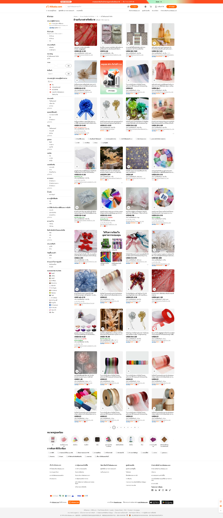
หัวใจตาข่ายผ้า (109, 452)
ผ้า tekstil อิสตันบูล (133, 452)
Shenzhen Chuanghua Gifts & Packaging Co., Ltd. (163, 55)
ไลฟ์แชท (128, 472)
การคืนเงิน (129, 478)
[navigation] (59, 222)
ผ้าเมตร (61, 456)
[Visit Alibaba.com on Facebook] (152, 490)
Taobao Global (118, 510)
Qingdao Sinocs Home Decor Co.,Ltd (84, 303)
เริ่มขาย (153, 472)
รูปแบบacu (164, 452)
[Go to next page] (138, 427)
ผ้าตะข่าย (52, 456)
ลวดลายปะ (89, 456)
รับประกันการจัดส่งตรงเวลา (82, 475)
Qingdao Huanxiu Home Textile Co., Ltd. (110, 55)
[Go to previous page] (110, 427)
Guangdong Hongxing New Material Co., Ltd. (137, 129)
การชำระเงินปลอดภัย (81, 468)
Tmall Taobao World (103, 510)
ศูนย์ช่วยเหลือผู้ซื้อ (131, 468)
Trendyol (130, 510)
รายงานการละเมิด (131, 485)
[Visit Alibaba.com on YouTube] (166, 490)
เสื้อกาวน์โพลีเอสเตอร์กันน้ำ (103, 456)
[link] (220, 501)
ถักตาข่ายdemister (141, 139)
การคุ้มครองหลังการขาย (81, 478)
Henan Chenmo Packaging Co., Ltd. (161, 222)
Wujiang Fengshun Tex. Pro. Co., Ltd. (135, 178)
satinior (155, 452)
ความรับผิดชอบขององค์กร (57, 475)
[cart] (151, 7)
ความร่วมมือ (154, 483)
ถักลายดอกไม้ (121, 452)
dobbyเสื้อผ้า (145, 452)
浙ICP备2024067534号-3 (156, 515)
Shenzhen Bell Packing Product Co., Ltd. (162, 92)
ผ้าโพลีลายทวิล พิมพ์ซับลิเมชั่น (75, 456)
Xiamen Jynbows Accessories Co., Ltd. (136, 261)
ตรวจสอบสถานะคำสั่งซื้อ (158, 475)
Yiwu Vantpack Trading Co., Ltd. (108, 224)
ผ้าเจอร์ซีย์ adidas (81, 139)
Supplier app (118, 502)
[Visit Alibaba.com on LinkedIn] (156, 490)
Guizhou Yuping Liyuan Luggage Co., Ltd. (85, 182)
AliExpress (86, 510)
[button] (128, 7)
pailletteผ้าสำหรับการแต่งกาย (158, 139)
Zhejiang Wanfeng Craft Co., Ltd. (134, 55)
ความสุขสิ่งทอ (97, 452)
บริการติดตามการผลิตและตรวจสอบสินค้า (84, 482)
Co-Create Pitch (54, 472)
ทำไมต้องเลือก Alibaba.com (57, 468)
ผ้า (97, 16)
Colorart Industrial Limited (107, 129)
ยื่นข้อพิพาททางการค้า (132, 475)
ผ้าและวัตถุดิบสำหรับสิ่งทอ (87, 16)
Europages (137, 510)
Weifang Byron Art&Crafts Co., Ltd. (135, 92)
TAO (125, 510)
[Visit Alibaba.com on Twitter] (159, 490)
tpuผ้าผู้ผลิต (105, 142)
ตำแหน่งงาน (53, 478)
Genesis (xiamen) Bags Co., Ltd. (160, 178)
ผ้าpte (96, 142)
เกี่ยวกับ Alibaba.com (55, 465)
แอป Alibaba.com (143, 502)
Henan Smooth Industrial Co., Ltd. (161, 264)
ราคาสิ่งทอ (87, 142)
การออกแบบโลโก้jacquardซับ (66, 452)
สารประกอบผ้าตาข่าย (111, 139)
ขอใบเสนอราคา (105, 472)
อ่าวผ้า (78, 142)
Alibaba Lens (55, 502)
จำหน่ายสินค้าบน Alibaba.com (159, 468)
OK (68, 66)
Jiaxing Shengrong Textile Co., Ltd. (83, 55)
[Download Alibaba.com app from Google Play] (167, 502)
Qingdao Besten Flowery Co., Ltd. (135, 221)
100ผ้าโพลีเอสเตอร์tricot (126, 139)
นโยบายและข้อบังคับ (80, 487)
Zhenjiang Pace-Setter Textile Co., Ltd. (84, 220)
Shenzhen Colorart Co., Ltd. (81, 132)
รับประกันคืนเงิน (79, 472)
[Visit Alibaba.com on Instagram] (163, 490)
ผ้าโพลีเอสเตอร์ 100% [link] (106, 16)
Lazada (111, 510)
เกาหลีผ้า (52, 452)
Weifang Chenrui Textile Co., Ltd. (83, 92)
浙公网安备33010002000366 (140, 515)
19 (134, 427)
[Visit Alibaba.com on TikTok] (170, 490)
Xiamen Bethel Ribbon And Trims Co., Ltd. (85, 261)
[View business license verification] (127, 515)
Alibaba (76, 16)
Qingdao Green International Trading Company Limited (111, 178)
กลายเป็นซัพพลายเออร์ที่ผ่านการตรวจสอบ (161, 479)
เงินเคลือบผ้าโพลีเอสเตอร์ (95, 139)
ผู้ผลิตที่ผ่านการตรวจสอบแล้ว (108, 468)
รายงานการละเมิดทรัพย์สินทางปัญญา (136, 482)
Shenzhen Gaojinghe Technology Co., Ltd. (163, 129)
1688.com (93, 510)
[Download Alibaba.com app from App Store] (154, 502)
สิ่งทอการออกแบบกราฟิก (83, 452)
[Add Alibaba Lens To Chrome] (74, 502)
